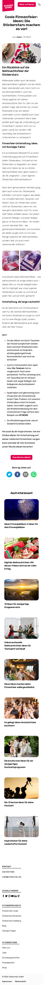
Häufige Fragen (9, 931)
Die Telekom (18, 368)
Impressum (7, 981)
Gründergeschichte (10, 958)
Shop (4, 968)
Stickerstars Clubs (10, 911)
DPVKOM (23, 415)
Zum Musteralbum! (21, 457)
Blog (4, 926)
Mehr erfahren (27, 4)
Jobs (4, 953)
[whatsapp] (34, 474)
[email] (26, 474)
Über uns (6, 948)
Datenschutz (20, 981)
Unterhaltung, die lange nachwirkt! (21, 301)
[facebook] (17, 474)
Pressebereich (8, 963)
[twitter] (9, 474)
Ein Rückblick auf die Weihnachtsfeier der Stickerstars (15, 71)
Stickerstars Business (11, 916)
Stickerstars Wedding (11, 921)
